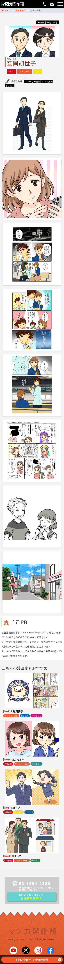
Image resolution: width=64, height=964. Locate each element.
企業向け (12, 71)
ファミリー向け (25, 71)
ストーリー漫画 (32, 81)
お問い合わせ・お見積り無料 (32, 959)
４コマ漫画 (47, 81)
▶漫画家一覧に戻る (47, 22)
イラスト (9, 85)
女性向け (38, 71)
